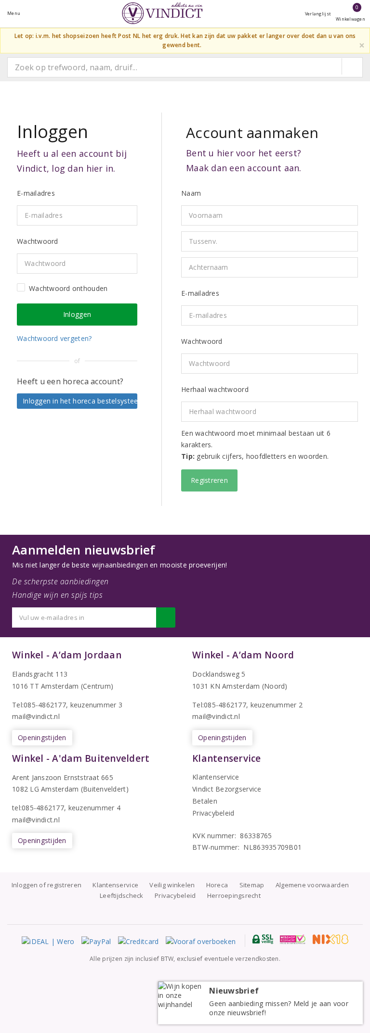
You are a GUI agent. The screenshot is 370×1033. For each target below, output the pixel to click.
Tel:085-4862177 (39, 704)
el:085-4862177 (221, 704)
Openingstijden (42, 737)
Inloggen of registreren (46, 885)
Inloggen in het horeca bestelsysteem (80, 400)
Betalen (204, 801)
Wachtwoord (202, 341)
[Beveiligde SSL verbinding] (292, 939)
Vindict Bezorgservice (227, 789)
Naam (191, 193)
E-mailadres (200, 293)
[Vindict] (162, 13)
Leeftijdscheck (122, 895)
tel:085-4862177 (38, 807)
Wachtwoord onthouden (68, 288)
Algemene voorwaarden (312, 885)
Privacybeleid (213, 813)
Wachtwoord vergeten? (54, 338)
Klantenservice (215, 776)
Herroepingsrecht (234, 895)
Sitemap (251, 885)
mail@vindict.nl (36, 716)
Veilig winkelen (172, 885)
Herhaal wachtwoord (215, 389)
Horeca (217, 885)
